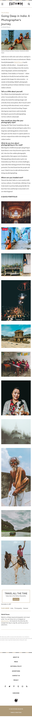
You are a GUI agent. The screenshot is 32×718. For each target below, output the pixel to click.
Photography (18, 608)
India (11, 608)
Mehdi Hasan (6, 27)
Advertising (16, 671)
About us (16, 657)
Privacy (16, 680)
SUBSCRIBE (16, 599)
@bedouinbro (5, 621)
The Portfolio (5, 12)
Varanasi (25, 608)
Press (16, 662)
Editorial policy (16, 666)
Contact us (16, 675)
